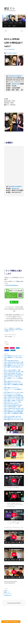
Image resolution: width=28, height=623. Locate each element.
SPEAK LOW (16, 84)
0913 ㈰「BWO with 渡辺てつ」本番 (12, 370)
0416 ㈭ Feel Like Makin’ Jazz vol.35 (12, 416)
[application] (14, 537)
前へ (5, 31)
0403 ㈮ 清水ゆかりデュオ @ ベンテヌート (13, 418)
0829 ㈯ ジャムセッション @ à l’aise (12, 376)
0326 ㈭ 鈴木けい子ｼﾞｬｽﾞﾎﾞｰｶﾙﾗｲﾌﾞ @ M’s (13, 419)
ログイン (6, 590)
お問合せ (14, 25)
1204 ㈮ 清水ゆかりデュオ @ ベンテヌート (13, 355)
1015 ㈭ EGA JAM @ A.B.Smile (11, 360)
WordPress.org (7, 595)
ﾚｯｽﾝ (5, 25)
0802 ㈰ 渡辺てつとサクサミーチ (11, 387)
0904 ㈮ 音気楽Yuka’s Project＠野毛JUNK (13, 375)
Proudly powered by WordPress (14, 603)
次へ (22, 31)
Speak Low (15, 188)
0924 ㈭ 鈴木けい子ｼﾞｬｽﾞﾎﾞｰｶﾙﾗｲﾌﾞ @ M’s (13, 363)
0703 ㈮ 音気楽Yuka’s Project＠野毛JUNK (13, 395)
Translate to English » (12, 53)
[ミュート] (19, 542)
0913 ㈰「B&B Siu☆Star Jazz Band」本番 (13, 371)
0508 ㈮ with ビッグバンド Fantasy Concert (14, 410)
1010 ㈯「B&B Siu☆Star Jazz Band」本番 (13, 362)
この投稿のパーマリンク (9, 331)
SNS (20, 22)
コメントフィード (8, 593)
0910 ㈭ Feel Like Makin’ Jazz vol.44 (12, 373)
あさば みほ (18, 328)
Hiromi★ (6, 329)
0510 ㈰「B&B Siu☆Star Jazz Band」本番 (13, 408)
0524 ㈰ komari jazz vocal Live (11, 403)
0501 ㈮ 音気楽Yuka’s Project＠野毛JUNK (13, 411)
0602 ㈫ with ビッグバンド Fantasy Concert (14, 399)
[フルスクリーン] (22, 542)
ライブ (16, 22)
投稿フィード (7, 592)
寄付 (9, 25)
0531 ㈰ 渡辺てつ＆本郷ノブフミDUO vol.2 (13, 400)
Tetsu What (20, 329)
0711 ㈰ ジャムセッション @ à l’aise (12, 394)
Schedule (11, 328)
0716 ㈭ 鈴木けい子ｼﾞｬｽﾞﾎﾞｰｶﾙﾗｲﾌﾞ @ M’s (13, 392)
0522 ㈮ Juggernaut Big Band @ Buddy (13, 405)
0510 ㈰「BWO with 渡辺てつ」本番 (12, 406)
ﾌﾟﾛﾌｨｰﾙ (11, 22)
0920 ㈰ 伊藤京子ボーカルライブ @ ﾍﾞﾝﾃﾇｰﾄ (14, 365)
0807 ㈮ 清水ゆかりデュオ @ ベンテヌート (13, 383)
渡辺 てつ (9, 8)
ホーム (5, 22)
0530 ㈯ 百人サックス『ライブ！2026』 (13, 402)
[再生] (6, 542)
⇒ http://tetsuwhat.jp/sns (11, 285)
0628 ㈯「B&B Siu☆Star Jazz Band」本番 (13, 397)
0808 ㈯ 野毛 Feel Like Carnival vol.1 (12, 381)
